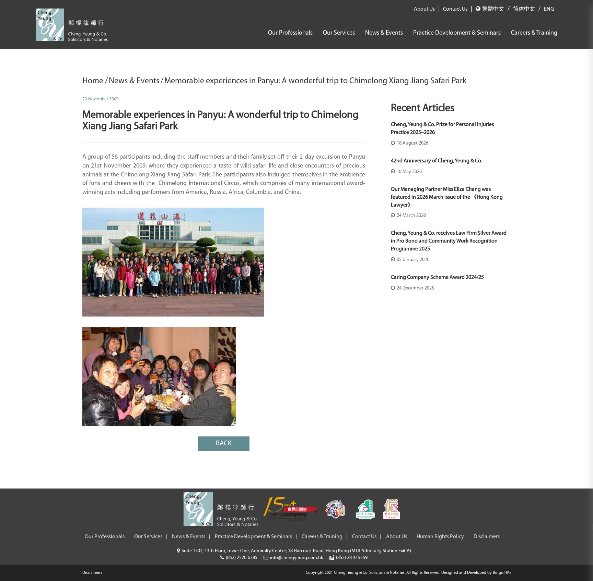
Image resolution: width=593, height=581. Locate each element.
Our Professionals (290, 33)
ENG (549, 9)
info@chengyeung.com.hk (296, 557)
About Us (424, 9)
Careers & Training (534, 33)
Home (93, 81)
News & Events (384, 33)
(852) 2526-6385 (241, 557)
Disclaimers (487, 537)
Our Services (339, 33)
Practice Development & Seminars (457, 33)
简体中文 (524, 9)
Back (224, 443)
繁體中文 (493, 9)
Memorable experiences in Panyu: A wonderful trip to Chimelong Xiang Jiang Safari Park (315, 81)
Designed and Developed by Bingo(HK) (476, 573)
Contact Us (455, 9)
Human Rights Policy (440, 537)
